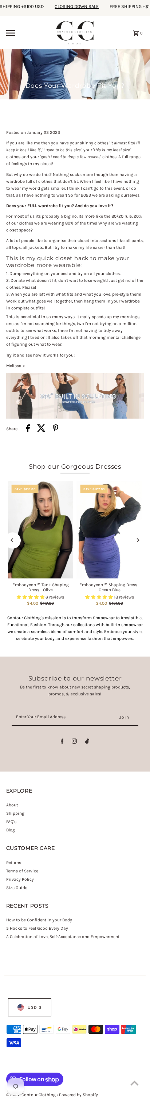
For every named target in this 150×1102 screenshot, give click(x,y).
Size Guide (16, 887)
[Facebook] (62, 742)
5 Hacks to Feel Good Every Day (37, 928)
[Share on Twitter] (41, 429)
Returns (13, 862)
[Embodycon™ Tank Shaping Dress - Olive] (40, 530)
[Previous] (12, 540)
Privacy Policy (20, 879)
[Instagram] (74, 742)
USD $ (35, 1007)
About (12, 804)
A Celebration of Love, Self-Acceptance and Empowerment (63, 936)
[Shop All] (75, 417)
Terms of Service (22, 870)
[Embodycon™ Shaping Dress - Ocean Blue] (109, 530)
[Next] (137, 540)
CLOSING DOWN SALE (71, 6)
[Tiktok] (87, 742)
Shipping (15, 813)
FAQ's (11, 821)
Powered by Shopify (78, 1094)
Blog (10, 829)
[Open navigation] (28, 33)
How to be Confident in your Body (39, 919)
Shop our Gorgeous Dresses (75, 466)
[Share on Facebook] (28, 429)
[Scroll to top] (134, 1083)
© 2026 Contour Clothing (31, 1094)
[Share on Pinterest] (56, 429)
